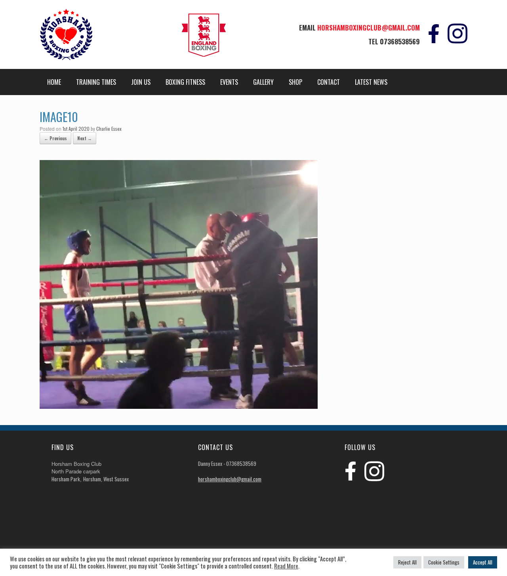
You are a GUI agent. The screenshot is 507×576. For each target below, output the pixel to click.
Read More (286, 566)
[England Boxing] (204, 37)
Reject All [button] (407, 562)
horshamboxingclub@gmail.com (368, 27)
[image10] (179, 406)
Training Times (96, 82)
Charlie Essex (109, 128)
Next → (84, 138)
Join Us (141, 82)
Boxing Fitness (185, 82)
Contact (328, 82)
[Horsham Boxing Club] (66, 34)
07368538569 (400, 41)
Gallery (263, 82)
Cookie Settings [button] (443, 562)
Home (54, 82)
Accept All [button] (482, 562)
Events (229, 82)
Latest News (371, 82)
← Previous (55, 138)
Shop (295, 82)
